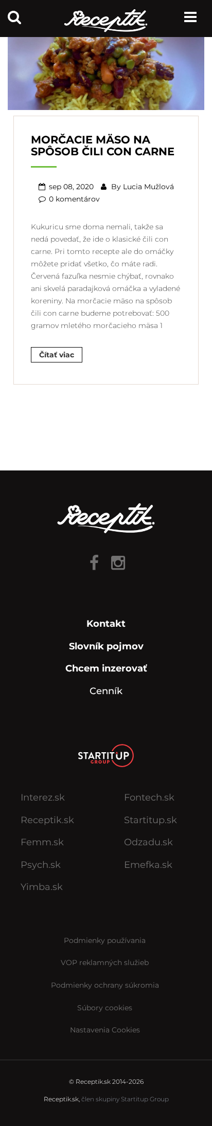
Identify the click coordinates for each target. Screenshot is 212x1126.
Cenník (106, 691)
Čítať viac (56, 354)
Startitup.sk (150, 820)
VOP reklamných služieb (105, 962)
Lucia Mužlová (148, 186)
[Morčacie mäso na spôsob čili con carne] (106, 69)
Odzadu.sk (148, 842)
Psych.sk (41, 864)
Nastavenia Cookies (105, 1029)
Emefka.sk (148, 864)
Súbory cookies (104, 1007)
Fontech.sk (149, 797)
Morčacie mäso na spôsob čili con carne (102, 145)
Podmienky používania (105, 940)
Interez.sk (43, 797)
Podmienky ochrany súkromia (105, 985)
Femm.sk (42, 842)
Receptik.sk (47, 820)
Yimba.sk (42, 887)
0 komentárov (74, 199)
